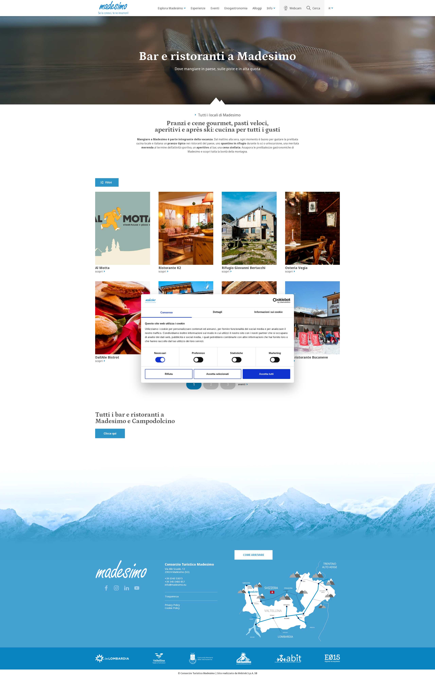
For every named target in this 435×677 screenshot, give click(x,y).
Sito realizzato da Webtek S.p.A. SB (237, 673)
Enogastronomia (235, 8)
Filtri (108, 182)
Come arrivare (253, 555)
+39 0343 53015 (174, 578)
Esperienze (198, 8)
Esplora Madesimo (170, 8)
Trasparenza (172, 596)
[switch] (198, 359)
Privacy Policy (172, 605)
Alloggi (257, 8)
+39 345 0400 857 (175, 581)
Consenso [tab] (166, 312)
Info (270, 8)
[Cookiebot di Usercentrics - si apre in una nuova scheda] (275, 300)
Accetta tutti (266, 373)
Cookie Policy (172, 608)
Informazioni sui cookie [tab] (268, 311)
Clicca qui (110, 433)
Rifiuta (169, 373)
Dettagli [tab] (217, 311)
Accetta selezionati (217, 373)
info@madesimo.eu (175, 584)
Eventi (215, 8)
